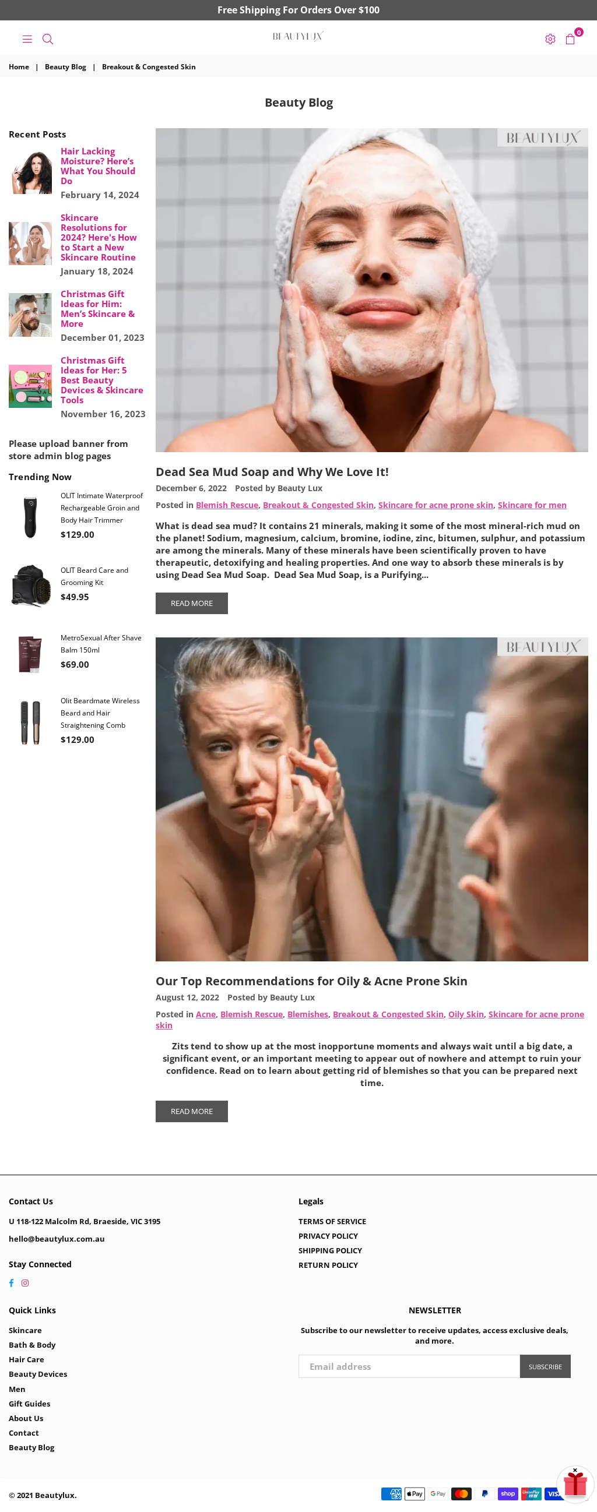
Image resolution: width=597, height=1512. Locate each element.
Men (17, 1389)
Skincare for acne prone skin (435, 505)
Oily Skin (466, 1014)
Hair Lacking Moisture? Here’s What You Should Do (98, 166)
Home (19, 67)
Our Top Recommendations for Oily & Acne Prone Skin (312, 981)
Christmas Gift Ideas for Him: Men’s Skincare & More (98, 309)
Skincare (25, 1330)
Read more (192, 603)
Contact (24, 1433)
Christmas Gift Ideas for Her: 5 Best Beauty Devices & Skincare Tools (102, 380)
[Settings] (550, 38)
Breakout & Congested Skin (318, 505)
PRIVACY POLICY (328, 1236)
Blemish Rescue (227, 505)
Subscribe (545, 1366)
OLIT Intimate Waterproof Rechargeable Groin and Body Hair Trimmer (102, 508)
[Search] (47, 38)
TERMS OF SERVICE (332, 1221)
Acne (206, 1014)
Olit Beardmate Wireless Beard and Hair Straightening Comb (100, 713)
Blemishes (307, 1014)
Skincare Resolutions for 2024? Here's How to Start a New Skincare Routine (99, 237)
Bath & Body (32, 1345)
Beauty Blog (65, 67)
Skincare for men (532, 505)
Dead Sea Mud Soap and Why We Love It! (272, 472)
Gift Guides (29, 1403)
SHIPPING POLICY (330, 1250)
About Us (26, 1418)
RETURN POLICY (328, 1265)
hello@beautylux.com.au (57, 1238)
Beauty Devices (38, 1374)
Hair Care (26, 1359)
